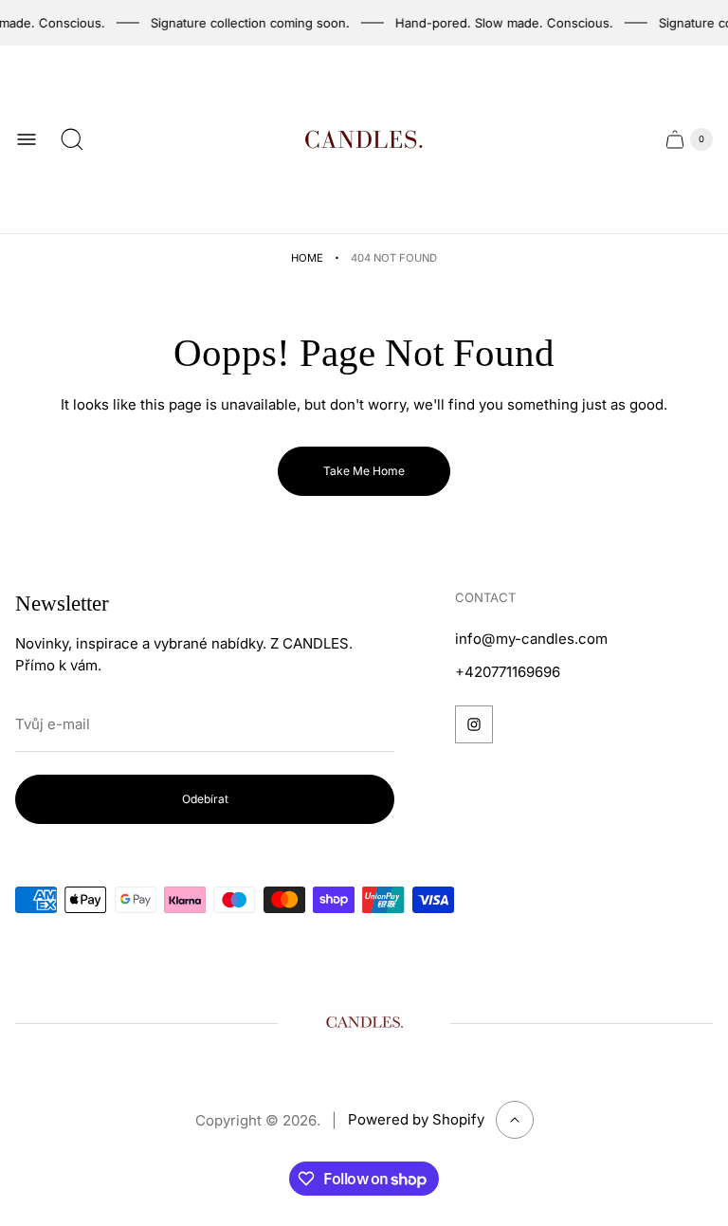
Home (307, 258)
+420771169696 (507, 672)
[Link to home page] (364, 1023)
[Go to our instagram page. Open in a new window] (474, 724)
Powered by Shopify (416, 1119)
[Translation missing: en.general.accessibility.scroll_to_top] (515, 1120)
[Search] (72, 139)
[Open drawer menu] (26, 139)
